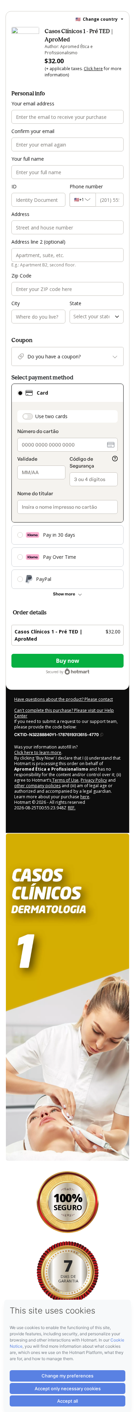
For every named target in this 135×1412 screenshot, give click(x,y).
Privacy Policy (94, 780)
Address (20, 214)
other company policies (37, 786)
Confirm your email (32, 131)
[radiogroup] (67, 486)
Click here (93, 69)
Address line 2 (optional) (38, 241)
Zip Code (21, 275)
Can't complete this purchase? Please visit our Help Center (64, 713)
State (75, 303)
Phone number (86, 186)
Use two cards (51, 416)
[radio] (20, 393)
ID (14, 186)
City (15, 303)
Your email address (32, 103)
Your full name (27, 159)
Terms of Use (65, 780)
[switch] (28, 416)
